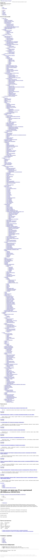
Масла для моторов (9, 321)
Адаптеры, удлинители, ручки (14, 212)
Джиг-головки (9, 203)
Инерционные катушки (10, 244)
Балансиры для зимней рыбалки (14, 227)
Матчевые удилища (9, 300)
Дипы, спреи (8, 271)
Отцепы (7, 222)
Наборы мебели (9, 349)
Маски (10, 61)
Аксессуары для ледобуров (13, 213)
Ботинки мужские (12, 51)
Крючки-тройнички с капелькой (12, 210)
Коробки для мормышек (10, 209)
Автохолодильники (9, 395)
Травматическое (9, 131)
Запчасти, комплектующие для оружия (13, 116)
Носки (7, 68)
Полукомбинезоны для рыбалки (12, 42)
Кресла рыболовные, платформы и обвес (11, 249)
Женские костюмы (12, 81)
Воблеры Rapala (11, 280)
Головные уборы (9, 58)
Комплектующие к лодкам (9, 314)
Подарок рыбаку (7, 261)
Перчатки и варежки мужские (14, 91)
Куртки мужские (11, 89)
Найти (2, 5)
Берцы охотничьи (9, 37)
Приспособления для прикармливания (15, 171)
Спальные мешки (7, 385)
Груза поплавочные (9, 202)
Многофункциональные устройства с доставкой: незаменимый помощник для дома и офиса (17, 414)
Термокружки (6, 388)
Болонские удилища (9, 296)
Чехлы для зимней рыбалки (11, 240)
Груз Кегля (8, 191)
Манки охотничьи (7, 99)
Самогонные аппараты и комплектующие (11, 26)
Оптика (5, 102)
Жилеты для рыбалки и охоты (11, 65)
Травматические (9, 138)
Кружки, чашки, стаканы (10, 372)
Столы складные (9, 351)
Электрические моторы (10, 322)
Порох (7, 136)
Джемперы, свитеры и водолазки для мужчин (16, 86)
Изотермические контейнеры (11, 397)
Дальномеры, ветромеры (10, 104)
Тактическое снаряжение (10, 153)
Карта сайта (4, 14)
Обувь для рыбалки (7, 40)
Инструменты (6, 343)
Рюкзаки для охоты (9, 390)
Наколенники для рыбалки (11, 221)
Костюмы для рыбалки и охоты (11, 66)
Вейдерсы (8, 57)
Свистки (7, 33)
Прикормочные (11, 268)
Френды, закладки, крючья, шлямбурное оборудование (15, 384)
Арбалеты (10, 119)
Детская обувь (8, 45)
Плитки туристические (10, 338)
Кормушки (8, 173)
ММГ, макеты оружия (10, 122)
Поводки (8, 178)
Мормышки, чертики (12, 231)
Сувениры (8, 366)
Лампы (7, 336)
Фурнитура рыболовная (8, 310)
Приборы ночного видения (11, 107)
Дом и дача (4, 18)
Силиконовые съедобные (10, 290)
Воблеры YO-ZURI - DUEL (13, 282)
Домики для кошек (7, 34)
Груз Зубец (8, 189)
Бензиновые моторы (10, 318)
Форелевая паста (9, 276)
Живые (7, 284)
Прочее (7, 180)
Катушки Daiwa (9, 245)
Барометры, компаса (10, 401)
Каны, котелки (9, 370)
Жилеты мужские (12, 87)
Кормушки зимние (9, 208)
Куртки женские (11, 82)
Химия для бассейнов (8, 28)
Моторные (8, 316)
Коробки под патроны (10, 145)
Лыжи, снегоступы (7, 98)
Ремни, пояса (11, 92)
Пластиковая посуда (7, 22)
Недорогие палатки (9, 356)
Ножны (7, 147)
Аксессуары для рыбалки (8, 166)
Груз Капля (8, 190)
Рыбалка (3, 165)
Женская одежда (9, 78)
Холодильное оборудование (9, 394)
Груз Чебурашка (9, 198)
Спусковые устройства (10, 381)
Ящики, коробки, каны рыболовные (10, 311)
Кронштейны (8, 105)
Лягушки (8, 285)
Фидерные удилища (9, 309)
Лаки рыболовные (9, 176)
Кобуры (7, 144)
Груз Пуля (8, 195)
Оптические (11, 110)
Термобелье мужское (12, 93)
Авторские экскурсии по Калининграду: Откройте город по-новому (12, 445)
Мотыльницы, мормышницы (11, 220)
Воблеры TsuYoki (12, 281)
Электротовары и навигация (9, 400)
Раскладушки (8, 350)
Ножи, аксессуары (7, 101)
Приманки (6, 277)
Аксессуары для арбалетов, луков (14, 118)
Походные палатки (9, 359)
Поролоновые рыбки (10, 288)
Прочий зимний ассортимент (11, 236)
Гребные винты (9, 319)
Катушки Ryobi (9, 246)
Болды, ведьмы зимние (13, 230)
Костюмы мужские (12, 88)
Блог (3, 11)
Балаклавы (10, 59)
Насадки (7, 273)
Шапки (10, 63)
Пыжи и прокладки (9, 137)
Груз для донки (9, 187)
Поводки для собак (9, 32)
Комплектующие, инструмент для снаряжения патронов (16, 134)
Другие (7, 283)
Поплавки (6, 263)
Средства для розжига (8, 163)
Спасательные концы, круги (11, 326)
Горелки (7, 335)
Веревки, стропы (9, 378)
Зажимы (7, 379)
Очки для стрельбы (9, 148)
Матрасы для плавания (8, 20)
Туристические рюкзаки (8, 389)
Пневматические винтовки (13, 127)
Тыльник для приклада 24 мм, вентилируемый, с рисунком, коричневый (15, 530)
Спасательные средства (8, 324)
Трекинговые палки (9, 383)
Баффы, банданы (11, 60)
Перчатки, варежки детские (13, 75)
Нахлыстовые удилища (10, 302)
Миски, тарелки (9, 373)
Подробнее (2, 411)
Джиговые (8, 252)
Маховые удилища (9, 301)
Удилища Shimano (9, 306)
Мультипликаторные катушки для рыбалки (13, 248)
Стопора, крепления (10, 184)
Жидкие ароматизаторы (10, 272)
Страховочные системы (10, 382)
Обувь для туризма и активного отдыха (11, 44)
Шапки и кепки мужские (13, 95)
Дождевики (8, 64)
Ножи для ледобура (12, 216)
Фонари (5, 393)
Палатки (5, 353)
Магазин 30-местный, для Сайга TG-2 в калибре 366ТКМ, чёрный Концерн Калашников (17, 531)
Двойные (8, 251)
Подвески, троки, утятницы (11, 150)
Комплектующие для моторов (11, 320)
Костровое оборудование (8, 347)
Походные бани (9, 358)
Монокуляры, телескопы (10, 106)
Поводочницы (8, 179)
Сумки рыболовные (7, 293)
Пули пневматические (12, 129)
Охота (3, 485)
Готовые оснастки (7, 185)
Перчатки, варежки (9, 69)
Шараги (10, 235)
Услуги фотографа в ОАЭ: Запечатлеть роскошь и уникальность (12, 422)
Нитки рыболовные (7, 259)
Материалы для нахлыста (8, 258)
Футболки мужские (12, 94)
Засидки (7, 143)
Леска (5, 257)
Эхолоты (8, 331)
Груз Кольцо (8, 192)
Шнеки (10, 218)
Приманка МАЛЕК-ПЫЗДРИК (14, 233)
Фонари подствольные (10, 112)
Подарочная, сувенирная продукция (10, 139)
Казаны (7, 369)
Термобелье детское (12, 76)
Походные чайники (9, 375)
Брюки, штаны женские (13, 79)
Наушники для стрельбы (10, 146)
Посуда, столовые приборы (9, 367)
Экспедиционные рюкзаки (11, 391)
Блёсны (7, 278)
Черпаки (7, 239)
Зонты (5, 342)
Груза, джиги (6, 186)
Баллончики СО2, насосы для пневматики (16, 126)
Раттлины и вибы (12, 234)
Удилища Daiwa (9, 304)
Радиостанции (8, 330)
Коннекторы (8, 172)
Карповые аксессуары (10, 169)
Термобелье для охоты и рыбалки (12, 70)
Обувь (3, 35)
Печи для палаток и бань (10, 357)
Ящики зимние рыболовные (11, 241)
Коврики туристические (8, 346)
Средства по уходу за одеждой (9, 96)
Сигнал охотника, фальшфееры (9, 141)
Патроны (6, 132)
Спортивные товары (8, 386)
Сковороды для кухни (10, 25)
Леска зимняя (8, 219)
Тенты (7, 360)
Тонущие (10, 270)
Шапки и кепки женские (13, 84)
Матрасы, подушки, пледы (9, 21)
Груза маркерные (9, 201)
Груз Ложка (8, 193)
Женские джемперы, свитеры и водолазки (16, 80)
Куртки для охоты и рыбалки (11, 67)
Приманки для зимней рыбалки (11, 226)
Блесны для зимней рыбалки (13, 228)
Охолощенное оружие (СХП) (11, 124)
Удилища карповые (9, 307)
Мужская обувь (9, 50)
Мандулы (8, 286)
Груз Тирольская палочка (10, 197)
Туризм (3, 332)
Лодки (5, 315)
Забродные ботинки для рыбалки (12, 41)
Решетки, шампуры (7, 162)
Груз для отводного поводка (11, 188)
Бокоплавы (10, 229)
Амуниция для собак (8, 30)
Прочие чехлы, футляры (10, 151)
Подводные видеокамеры (10, 329)
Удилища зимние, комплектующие (12, 238)
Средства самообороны (8, 156)
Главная (3, 10)
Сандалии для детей (12, 47)
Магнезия (8, 380)
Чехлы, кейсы (8, 154)
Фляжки (5, 392)
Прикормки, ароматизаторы (9, 264)
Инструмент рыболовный (10, 168)
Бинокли (8, 103)
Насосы (5, 323)
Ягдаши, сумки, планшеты (11, 155)
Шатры (7, 363)
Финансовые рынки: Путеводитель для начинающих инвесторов (12, 437)
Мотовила (8, 177)
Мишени (6, 100)
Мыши (7, 287)
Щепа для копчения (7, 164)
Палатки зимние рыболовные (11, 223)
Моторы (5, 317)
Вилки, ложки (8, 368)
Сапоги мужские (11, 52)
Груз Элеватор (8, 199)
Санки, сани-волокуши (10, 237)
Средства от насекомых (8, 387)
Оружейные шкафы (7, 113)
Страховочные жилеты (10, 327)
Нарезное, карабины (10, 123)
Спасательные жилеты (10, 325)
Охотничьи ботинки (10, 38)
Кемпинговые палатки (10, 355)
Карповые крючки (9, 253)
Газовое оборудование (8, 333)
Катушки (6, 242)
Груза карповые (9, 200)
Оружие (5, 114)
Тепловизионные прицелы (13, 111)
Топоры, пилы (8, 345)
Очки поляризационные (8, 260)
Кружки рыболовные (10, 174)
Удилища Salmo (9, 305)
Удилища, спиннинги (8, 295)
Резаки (7, 339)
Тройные (8, 256)
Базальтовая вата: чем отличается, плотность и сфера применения (12, 429)
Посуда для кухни (7, 23)
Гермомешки (6, 341)
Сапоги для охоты (9, 39)
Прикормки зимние (9, 225)
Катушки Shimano (9, 247)
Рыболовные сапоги (10, 43)
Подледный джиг (12, 232)
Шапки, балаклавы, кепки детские (14, 77)
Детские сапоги (11, 46)
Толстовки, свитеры (9, 71)
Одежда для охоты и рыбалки (9, 55)
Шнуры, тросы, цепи (8, 399)
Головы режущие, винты (13, 214)
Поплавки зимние (9, 224)
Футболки (8, 72)
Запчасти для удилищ (10, 298)
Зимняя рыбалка (7, 204)
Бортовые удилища (9, 297)
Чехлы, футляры (11, 217)
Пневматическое (9, 125)
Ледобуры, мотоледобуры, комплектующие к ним (15, 211)
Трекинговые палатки (10, 361)
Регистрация (4, 8)
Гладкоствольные (9, 133)
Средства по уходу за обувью (9, 53)
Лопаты (7, 344)
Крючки (5, 250)
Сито (7, 183)
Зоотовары (4, 29)
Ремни (7, 152)
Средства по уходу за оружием (11, 130)
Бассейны (6, 19)
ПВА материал (9, 274)
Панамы (10, 62)
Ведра (7, 167)
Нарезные (8, 135)
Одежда (3, 54)
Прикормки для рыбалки (10, 275)
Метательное (8, 117)
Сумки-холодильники (10, 398)
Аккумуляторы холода (10, 396)
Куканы (7, 175)
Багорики (8, 205)
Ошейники (8, 31)
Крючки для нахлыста (10, 254)
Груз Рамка (8, 196)
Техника (3, 313)
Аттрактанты (8, 265)
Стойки (5, 292)
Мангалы (6, 160)
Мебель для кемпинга (8, 348)
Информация (4, 502)
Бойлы (7, 266)
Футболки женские (12, 83)
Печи (5, 161)
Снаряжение (6, 142)
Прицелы (8, 108)
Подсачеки (6, 262)
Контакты (4, 13)
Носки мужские (11, 90)
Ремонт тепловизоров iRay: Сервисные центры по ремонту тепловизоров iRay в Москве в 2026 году (18, 469)
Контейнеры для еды (10, 371)
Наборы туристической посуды (11, 374)
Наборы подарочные (10, 365)
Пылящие (10, 269)
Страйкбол (4, 312)
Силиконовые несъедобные (11, 289)
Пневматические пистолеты (13, 128)
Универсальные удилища (10, 308)
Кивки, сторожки (9, 207)
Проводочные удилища (10, 303)
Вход (3, 7)
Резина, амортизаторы (10, 181)
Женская (7, 48)
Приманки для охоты (8, 140)
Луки (9, 120)
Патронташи (8, 149)
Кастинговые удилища (10, 299)
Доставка (4, 539)
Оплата (3, 540)
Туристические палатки (10, 362)
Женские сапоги (11, 49)
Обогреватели (8, 337)
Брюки (7, 56)
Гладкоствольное (9, 115)
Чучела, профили (7, 157)
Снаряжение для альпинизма (9, 377)
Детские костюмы (12, 74)
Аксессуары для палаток (10, 354)
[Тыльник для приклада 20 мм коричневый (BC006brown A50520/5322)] (13, 494)
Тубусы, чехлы (7, 294)
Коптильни (6, 159)
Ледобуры (10, 215)
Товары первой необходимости (9, 27)
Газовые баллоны (9, 334)
